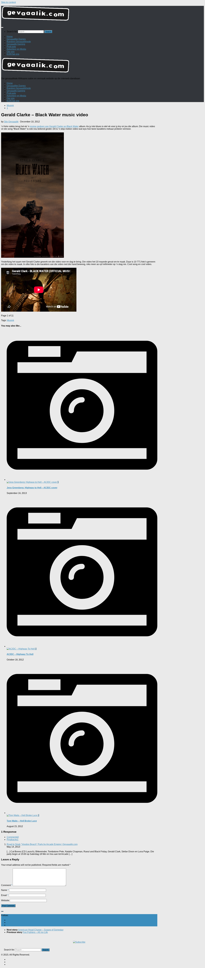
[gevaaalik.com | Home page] (102, 14)
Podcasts (11, 46)
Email (4, 895)
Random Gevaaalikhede (19, 41)
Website (5, 900)
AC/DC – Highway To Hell (20, 654)
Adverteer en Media (16, 49)
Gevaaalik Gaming (16, 44)
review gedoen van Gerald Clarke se (54, 126)
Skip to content (8, 2)
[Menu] (2, 27)
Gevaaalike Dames (16, 39)
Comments (13, 837)
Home (10, 36)
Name (5, 890)
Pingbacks (12, 839)
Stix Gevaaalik (11, 121)
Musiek (10, 105)
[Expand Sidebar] (2, 911)
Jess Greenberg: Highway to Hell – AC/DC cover (32, 488)
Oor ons (11, 51)
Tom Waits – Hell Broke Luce (22, 821)
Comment (6, 885)
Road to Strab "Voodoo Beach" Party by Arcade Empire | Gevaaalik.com (42, 844)
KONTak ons (13, 54)
